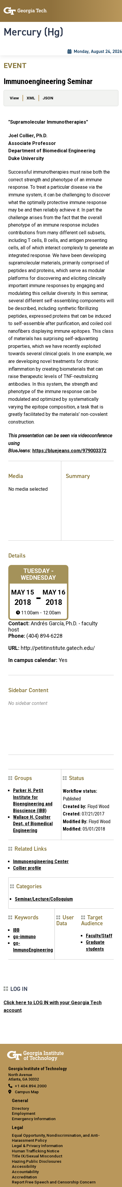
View (14, 98)
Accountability (25, 1171)
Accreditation (24, 1177)
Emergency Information (34, 1118)
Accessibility (24, 1166)
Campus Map (27, 1091)
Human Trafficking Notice (35, 1151)
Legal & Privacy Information (37, 1145)
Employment (23, 1113)
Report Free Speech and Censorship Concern (54, 1182)
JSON (48, 98)
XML (31, 98)
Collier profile (27, 868)
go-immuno (24, 936)
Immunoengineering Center (41, 861)
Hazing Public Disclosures (36, 1161)
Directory (20, 1108)
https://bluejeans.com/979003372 (69, 450)
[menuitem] (61, 1110)
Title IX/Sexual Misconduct (37, 1156)
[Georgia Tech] (35, 1054)
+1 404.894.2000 (30, 1085)
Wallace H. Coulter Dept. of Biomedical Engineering (33, 823)
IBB (16, 930)
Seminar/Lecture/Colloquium (44, 899)
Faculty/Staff (99, 936)
